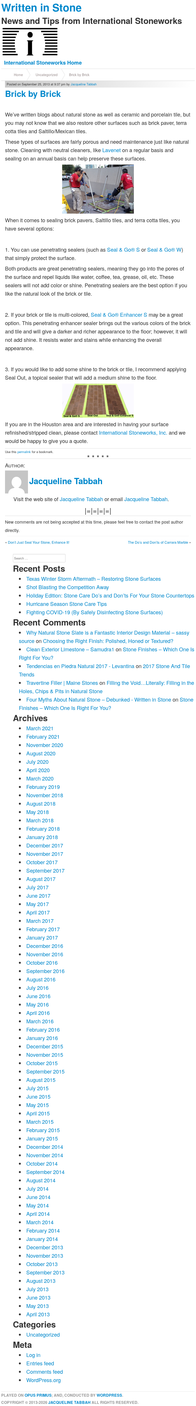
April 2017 (38, 912)
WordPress (109, 1395)
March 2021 (40, 728)
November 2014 (44, 1155)
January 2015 (42, 1138)
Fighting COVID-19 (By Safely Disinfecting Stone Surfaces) (94, 612)
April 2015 (38, 1113)
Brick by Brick (79, 74)
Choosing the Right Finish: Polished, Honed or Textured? (108, 640)
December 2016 (44, 945)
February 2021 (43, 736)
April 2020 (38, 770)
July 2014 (37, 1188)
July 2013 (37, 1289)
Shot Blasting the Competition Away (67, 587)
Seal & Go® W (164, 249)
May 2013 (37, 1305)
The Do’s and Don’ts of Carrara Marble (158, 542)
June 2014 (38, 1197)
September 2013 (45, 1272)
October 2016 (42, 962)
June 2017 (38, 895)
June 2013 (38, 1297)
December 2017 (44, 845)
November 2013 (44, 1255)
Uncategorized (47, 74)
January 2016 (42, 1037)
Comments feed (44, 1371)
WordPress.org (43, 1380)
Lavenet (111, 150)
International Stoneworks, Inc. (133, 432)
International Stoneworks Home (43, 62)
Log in (33, 1354)
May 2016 (37, 1004)
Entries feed (40, 1363)
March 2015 (40, 1121)
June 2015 (38, 1096)
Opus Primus (38, 1395)
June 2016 (38, 996)
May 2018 (37, 811)
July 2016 (37, 987)
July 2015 (37, 1088)
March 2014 (40, 1222)
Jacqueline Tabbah (84, 84)
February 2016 (43, 1029)
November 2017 (44, 853)
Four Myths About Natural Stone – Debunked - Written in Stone (98, 699)
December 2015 (44, 1046)
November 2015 (44, 1054)
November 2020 (44, 744)
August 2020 (40, 753)
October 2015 (42, 1063)
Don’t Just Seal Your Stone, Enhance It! (38, 542)
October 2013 (42, 1264)
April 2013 (38, 1314)
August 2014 (40, 1180)
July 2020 (37, 761)
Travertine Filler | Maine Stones (62, 682)
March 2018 (40, 820)
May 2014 (37, 1205)
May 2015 (37, 1104)
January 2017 (42, 937)
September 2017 (45, 870)
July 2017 (37, 887)
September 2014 (45, 1171)
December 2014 (44, 1146)
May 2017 (37, 904)
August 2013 (40, 1280)
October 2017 (42, 862)
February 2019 (43, 786)
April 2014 (38, 1213)
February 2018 (43, 828)
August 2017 (40, 878)
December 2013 (44, 1247)
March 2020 (40, 778)
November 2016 (44, 954)
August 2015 (40, 1079)
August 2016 (40, 979)
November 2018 (44, 795)
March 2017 (40, 920)
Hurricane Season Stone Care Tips (66, 603)
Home (18, 74)
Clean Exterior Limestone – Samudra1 (70, 649)
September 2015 (45, 1071)
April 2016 (38, 1012)
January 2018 (42, 837)
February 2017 (43, 929)
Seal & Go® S (123, 249)
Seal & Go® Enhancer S (119, 314)
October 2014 (42, 1163)
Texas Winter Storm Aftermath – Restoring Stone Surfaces (93, 578)
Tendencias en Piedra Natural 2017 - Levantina (80, 666)
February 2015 (43, 1130)
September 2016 (45, 970)
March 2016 (40, 1021)
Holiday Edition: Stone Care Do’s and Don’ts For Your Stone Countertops (110, 595)
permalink (24, 451)
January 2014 (42, 1238)
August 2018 (40, 803)
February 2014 (43, 1230)
